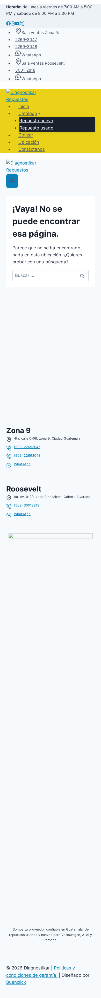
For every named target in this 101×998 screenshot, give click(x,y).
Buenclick (16, 982)
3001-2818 (25, 70)
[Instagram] (13, 24)
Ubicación (28, 142)
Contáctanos (31, 149)
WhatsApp (31, 54)
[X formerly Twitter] (21, 24)
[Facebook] (8, 24)
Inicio (23, 106)
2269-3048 (26, 46)
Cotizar (25, 135)
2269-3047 (26, 39)
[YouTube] (17, 24)
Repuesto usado (36, 127)
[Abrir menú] (12, 181)
